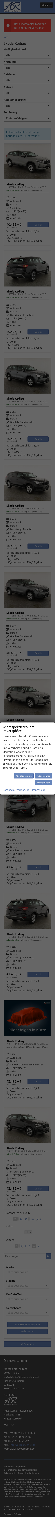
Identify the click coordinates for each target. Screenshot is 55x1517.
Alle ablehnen (43, 776)
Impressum (39, 789)
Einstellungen (43, 782)
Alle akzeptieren (24, 776)
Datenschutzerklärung (16, 789)
